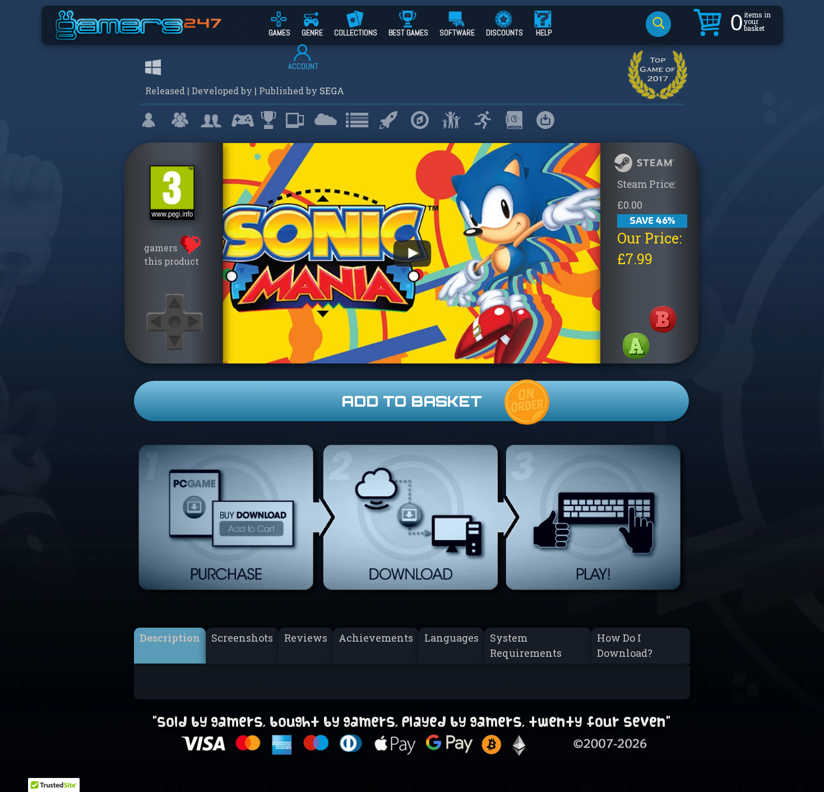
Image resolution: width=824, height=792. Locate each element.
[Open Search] (658, 24)
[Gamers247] (151, 35)
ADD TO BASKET (411, 401)
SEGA (332, 90)
